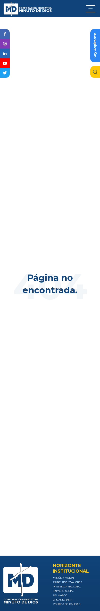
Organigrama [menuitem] (62, 599)
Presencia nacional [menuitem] (67, 586)
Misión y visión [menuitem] (63, 577)
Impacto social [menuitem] (63, 591)
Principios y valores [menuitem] (67, 582)
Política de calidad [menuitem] (66, 604)
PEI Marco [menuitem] (60, 595)
